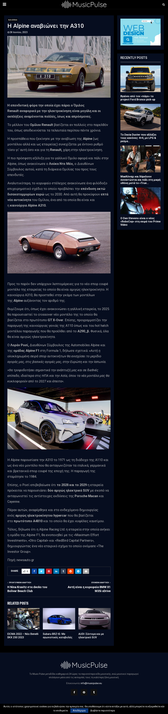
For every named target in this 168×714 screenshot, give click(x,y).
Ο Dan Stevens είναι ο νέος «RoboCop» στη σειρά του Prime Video (140, 221)
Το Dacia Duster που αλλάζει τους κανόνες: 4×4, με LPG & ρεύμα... (138, 138)
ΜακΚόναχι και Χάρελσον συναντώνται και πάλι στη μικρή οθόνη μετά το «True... (140, 180)
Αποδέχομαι (79, 710)
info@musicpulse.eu (91, 683)
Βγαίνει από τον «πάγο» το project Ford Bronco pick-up (137, 98)
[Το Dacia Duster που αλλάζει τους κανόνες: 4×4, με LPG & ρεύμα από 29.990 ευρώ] (140, 117)
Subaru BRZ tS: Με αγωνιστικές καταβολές (57, 635)
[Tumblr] (94, 692)
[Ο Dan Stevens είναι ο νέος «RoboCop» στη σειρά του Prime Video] (140, 200)
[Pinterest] (84, 692)
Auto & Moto (12, 20)
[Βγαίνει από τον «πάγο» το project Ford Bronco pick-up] (140, 78)
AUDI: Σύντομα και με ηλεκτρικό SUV (91, 635)
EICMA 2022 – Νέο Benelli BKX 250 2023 (22, 635)
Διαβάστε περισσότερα (102, 710)
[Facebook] (74, 692)
